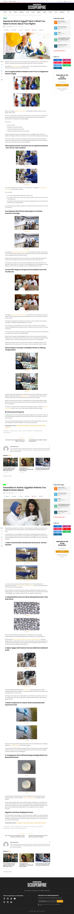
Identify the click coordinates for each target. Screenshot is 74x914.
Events (15, 12)
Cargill (27, 775)
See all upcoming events (59, 50)
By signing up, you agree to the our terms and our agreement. (62, 89)
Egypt (20, 430)
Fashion (38, 12)
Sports (50, 12)
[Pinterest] (2, 73)
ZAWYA (27, 291)
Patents (32, 826)
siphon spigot (27, 689)
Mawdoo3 (27, 615)
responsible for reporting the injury (20, 252)
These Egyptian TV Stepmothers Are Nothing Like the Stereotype (26, 469)
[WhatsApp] (2, 76)
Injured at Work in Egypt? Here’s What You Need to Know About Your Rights (38, 836)
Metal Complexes (26, 826)
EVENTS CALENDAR (12, 1)
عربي (18, 1)
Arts (10, 12)
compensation (6, 430)
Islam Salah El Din (10, 26)
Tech (56, 12)
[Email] (2, 79)
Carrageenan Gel (7, 826)
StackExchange (27, 668)
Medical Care (30, 430)
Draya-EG (27, 370)
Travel (32, 12)
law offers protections (16, 66)
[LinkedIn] (2, 71)
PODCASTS (5, 1)
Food (27, 12)
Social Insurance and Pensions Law (18, 314)
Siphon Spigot (6, 828)
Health (44, 12)
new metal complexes (14, 745)
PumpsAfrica (27, 562)
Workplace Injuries (7, 432)
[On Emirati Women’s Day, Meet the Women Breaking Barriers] (42, 462)
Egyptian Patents (18, 826)
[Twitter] (2, 68)
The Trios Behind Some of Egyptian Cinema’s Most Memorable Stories (9, 469)
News (5, 12)
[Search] (68, 12)
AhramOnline (27, 166)
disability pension (24, 396)
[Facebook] (2, 65)
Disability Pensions (13, 430)
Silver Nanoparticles (39, 826)
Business (22, 12)
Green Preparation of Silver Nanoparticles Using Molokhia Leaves (27, 639)
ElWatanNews (27, 231)
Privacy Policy (64, 89)
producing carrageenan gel (29, 797)
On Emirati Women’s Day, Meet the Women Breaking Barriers (42, 468)
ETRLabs (27, 722)
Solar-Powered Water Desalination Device (25, 585)
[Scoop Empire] (37, 6)
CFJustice (27, 90)
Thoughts (62, 12)
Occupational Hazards (38, 430)
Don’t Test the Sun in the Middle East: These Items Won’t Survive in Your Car (15, 836)
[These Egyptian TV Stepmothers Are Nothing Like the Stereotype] (26, 462)
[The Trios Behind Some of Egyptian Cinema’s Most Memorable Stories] (10, 462)
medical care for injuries (20, 111)
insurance (24, 430)
